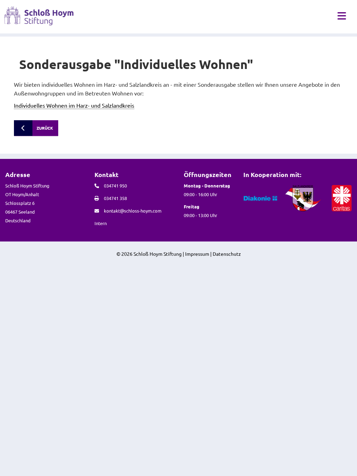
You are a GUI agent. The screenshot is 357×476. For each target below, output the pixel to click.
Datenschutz (227, 254)
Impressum (197, 254)
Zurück (45, 128)
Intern (100, 223)
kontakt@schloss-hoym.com (132, 211)
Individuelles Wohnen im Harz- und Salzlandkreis (74, 105)
